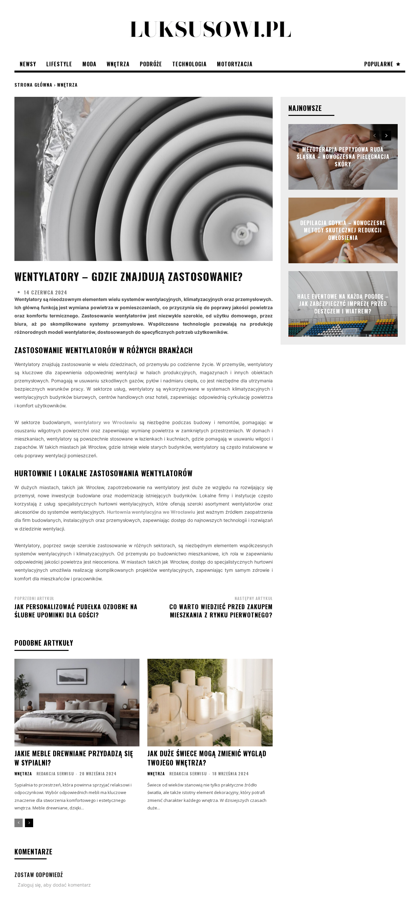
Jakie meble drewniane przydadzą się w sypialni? (73, 757)
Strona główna (33, 84)
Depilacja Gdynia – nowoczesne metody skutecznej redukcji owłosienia (343, 230)
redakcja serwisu (55, 773)
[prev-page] (18, 823)
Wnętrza (67, 84)
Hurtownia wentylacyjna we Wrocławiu (151, 512)
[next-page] (29, 823)
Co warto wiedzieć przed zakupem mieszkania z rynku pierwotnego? (221, 610)
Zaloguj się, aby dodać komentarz (54, 885)
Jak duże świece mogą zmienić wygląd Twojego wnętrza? (206, 757)
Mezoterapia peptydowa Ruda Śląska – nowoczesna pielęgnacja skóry (343, 156)
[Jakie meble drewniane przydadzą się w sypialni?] (76, 702)
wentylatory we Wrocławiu (105, 422)
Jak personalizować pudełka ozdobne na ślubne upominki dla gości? (75, 610)
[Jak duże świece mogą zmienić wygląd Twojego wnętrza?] (209, 702)
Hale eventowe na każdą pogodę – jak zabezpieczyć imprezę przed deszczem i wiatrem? (343, 303)
